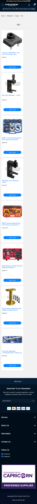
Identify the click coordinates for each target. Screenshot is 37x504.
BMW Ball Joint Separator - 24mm (11, 181)
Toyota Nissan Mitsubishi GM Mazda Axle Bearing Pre (11, 309)
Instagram (7, 456)
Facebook (7, 454)
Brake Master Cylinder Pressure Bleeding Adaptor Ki (12, 266)
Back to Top (17, 381)
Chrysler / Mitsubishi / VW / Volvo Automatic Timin (11, 53)
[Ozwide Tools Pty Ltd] (11, 5)
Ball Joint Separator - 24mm (11, 95)
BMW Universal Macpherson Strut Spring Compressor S (11, 224)
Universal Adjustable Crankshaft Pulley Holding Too (12, 352)
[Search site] (33, 9)
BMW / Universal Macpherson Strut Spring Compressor (11, 138)
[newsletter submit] (33, 401)
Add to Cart (12, 67)
